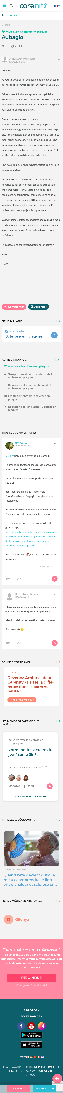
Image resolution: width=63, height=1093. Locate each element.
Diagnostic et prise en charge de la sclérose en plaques (30, 386)
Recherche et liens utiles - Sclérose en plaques (32, 408)
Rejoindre (31, 978)
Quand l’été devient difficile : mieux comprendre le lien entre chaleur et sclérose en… (30, 880)
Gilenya (22, 919)
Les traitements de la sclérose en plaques (29, 397)
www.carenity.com (23, 1067)
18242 (16, 786)
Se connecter (45, 1088)
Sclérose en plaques (23, 336)
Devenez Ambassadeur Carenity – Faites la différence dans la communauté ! (30, 684)
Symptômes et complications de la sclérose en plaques (30, 375)
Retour (6, 25)
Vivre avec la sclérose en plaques (26, 31)
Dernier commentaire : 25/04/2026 (27, 766)
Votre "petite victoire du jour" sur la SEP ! (30, 752)
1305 (31, 786)
